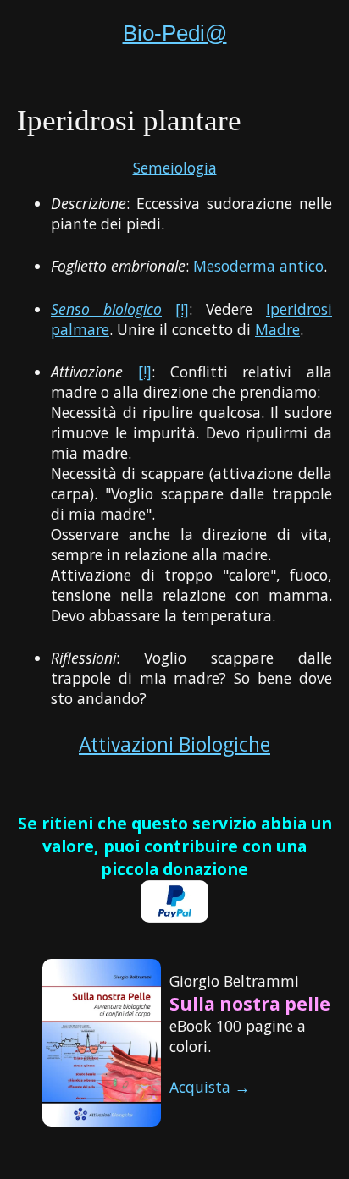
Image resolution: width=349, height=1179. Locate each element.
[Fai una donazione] (174, 916)
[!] (182, 309)
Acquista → (209, 1087)
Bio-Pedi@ (175, 33)
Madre (277, 329)
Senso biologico (106, 309)
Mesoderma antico (258, 266)
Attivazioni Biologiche (174, 744)
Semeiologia (175, 167)
